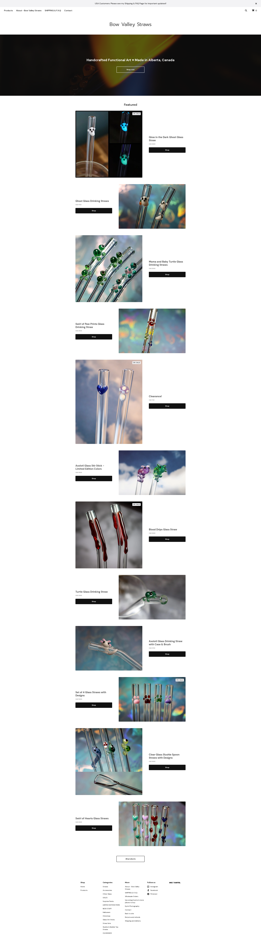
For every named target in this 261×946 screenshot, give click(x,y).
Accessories (107, 890)
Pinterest (153, 894)
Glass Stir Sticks (109, 920)
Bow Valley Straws (130, 24)
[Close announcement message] (256, 3)
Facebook (154, 890)
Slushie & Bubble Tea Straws (110, 928)
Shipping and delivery (133, 921)
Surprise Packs (108, 901)
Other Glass (107, 894)
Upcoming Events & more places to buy (134, 901)
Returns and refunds (132, 917)
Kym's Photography (132, 906)
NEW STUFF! (107, 909)
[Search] (246, 11)
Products (8, 10)
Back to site (129, 913)
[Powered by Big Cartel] (174, 882)
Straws (105, 887)
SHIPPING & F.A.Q (53, 10)
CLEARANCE (107, 933)
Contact (68, 10)
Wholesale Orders (131, 896)
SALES (105, 898)
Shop (167, 150)
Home (83, 887)
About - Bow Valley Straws (28, 10)
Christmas (106, 916)
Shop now (130, 70)
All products (131, 859)
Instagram (154, 887)
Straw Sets (107, 923)
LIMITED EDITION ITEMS (111, 905)
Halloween (106, 912)
